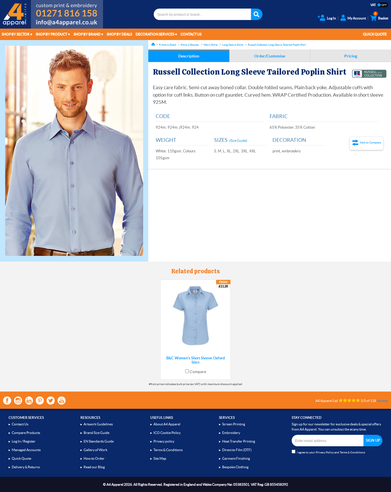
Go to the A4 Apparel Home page (15, 14)
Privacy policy (163, 441)
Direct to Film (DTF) (237, 450)
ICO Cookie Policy (167, 433)
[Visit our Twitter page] (50, 401)
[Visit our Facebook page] (7, 401)
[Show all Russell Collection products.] (369, 74)
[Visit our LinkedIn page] (28, 401)
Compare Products (26, 433)
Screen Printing (233, 424)
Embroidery (231, 433)
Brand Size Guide (96, 433)
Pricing (350, 56)
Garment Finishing (236, 458)
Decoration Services (155, 34)
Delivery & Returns (26, 467)
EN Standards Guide (99, 441)
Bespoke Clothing (235, 467)
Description (188, 56)
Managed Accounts (26, 450)
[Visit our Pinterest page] (39, 401)
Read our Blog (94, 467)
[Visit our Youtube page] (61, 401)
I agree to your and (331, 452)
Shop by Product (51, 34)
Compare (198, 371)
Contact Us (191, 34)
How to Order (94, 458)
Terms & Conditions (168, 450)
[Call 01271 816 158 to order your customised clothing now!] (67, 9)
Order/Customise (269, 56)
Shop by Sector (15, 34)
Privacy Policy (325, 452)
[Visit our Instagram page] (18, 401)
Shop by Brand (87, 34)
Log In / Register (23, 441)
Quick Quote (375, 34)
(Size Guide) (238, 140)
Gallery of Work (95, 450)
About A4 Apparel (166, 424)
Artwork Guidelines (98, 424)
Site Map (159, 458)
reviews (382, 401)
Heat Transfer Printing (238, 441)
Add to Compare (370, 142)
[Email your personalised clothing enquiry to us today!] (67, 23)
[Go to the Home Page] (153, 44)
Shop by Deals (119, 34)
